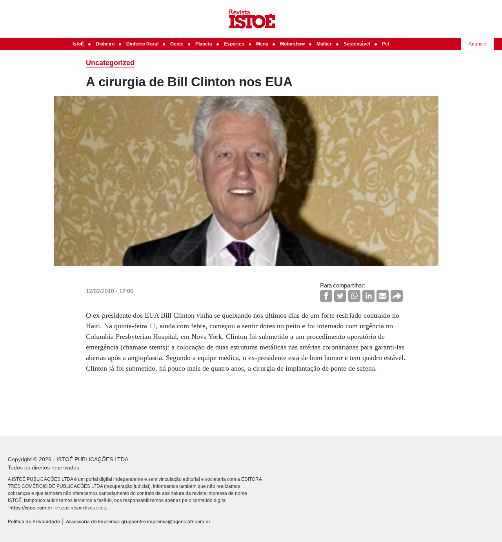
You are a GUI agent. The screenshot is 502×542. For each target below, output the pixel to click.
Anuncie (477, 44)
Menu (262, 44)
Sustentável (357, 44)
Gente (177, 44)
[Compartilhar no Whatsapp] (354, 296)
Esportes (234, 44)
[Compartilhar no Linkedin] (368, 296)
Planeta (203, 44)
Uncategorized (110, 63)
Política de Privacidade (34, 521)
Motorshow (292, 44)
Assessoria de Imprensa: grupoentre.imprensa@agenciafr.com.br (138, 521)
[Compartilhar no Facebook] (326, 296)
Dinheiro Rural (142, 44)
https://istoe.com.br (31, 508)
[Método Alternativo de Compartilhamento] (397, 296)
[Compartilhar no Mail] (382, 296)
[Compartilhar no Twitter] (340, 296)
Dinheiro (105, 44)
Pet (385, 44)
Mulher (324, 44)
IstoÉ (78, 44)
